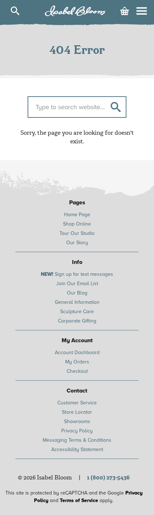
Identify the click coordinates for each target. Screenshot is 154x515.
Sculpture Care (77, 311)
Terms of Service (79, 500)
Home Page (77, 215)
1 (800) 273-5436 (108, 477)
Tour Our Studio (77, 233)
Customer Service (77, 403)
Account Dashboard (77, 352)
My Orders (77, 362)
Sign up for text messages (77, 274)
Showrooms (77, 421)
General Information (77, 302)
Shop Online (77, 224)
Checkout (77, 371)
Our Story (77, 243)
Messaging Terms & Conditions (77, 440)
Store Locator (77, 412)
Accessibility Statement (77, 449)
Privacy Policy (77, 431)
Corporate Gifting (77, 321)
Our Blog (77, 293)
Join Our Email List (77, 283)
